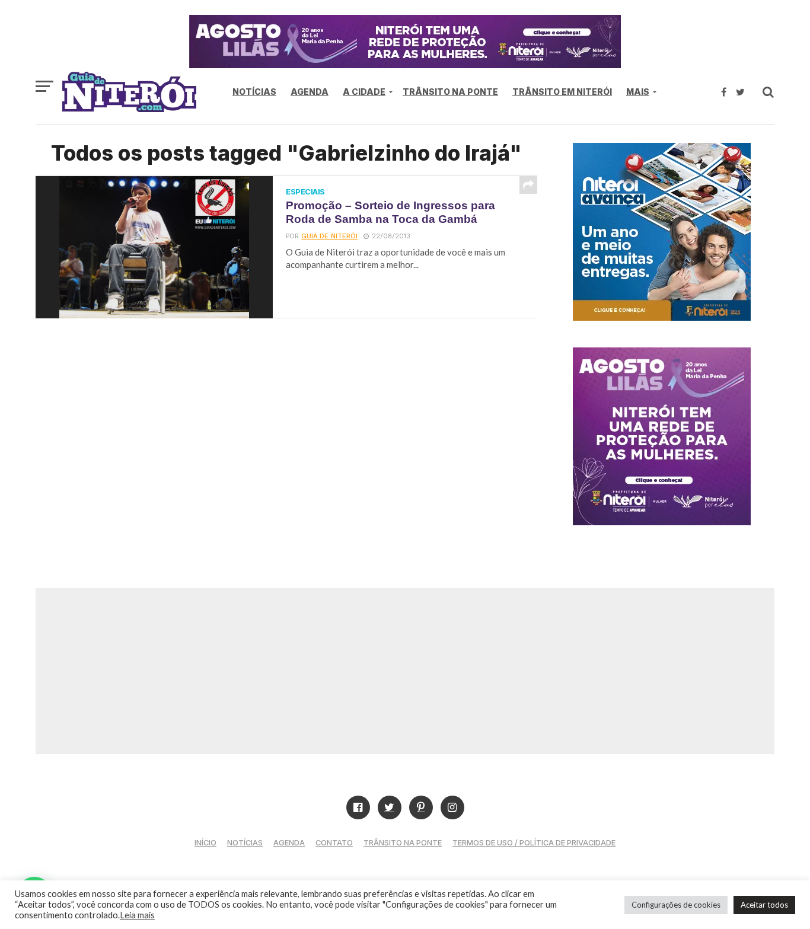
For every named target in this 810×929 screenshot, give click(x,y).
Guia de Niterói (329, 236)
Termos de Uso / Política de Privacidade (534, 842)
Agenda (310, 92)
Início (205, 842)
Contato (334, 842)
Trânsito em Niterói (562, 92)
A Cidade (364, 92)
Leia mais (137, 915)
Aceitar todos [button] (764, 904)
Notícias (254, 92)
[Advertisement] (405, 671)
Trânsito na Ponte (450, 92)
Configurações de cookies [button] (676, 904)
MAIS (637, 92)
